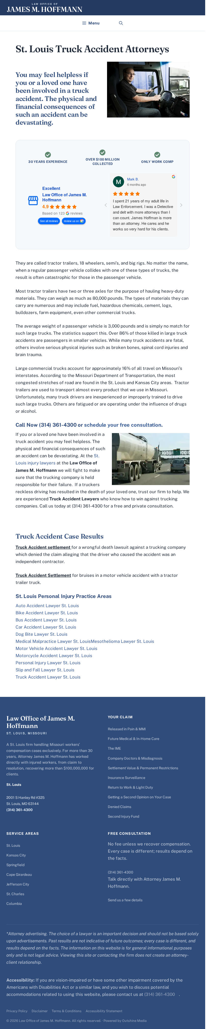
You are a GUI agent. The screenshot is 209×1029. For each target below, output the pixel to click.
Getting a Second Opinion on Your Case (139, 797)
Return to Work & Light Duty (130, 787)
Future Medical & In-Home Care (133, 739)
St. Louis (13, 845)
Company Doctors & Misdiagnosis (135, 758)
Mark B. (133, 179)
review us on (71, 221)
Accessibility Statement (104, 1011)
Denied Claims (119, 807)
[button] (121, 23)
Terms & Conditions (67, 1011)
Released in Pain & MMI (127, 729)
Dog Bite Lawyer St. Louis (42, 634)
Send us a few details (125, 900)
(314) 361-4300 (19, 810)
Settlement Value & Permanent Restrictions (143, 768)
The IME (114, 748)
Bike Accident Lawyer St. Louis (47, 612)
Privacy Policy (17, 1011)
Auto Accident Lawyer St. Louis (47, 605)
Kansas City (16, 855)
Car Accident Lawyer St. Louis (46, 627)
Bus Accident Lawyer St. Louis (46, 619)
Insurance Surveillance (126, 778)
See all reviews (49, 221)
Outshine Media (134, 1021)
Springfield (15, 865)
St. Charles (15, 894)
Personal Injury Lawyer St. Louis (48, 662)
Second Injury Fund (123, 816)
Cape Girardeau (19, 874)
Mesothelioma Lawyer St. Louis (122, 641)
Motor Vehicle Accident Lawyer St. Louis (56, 648)
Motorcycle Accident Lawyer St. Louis (54, 655)
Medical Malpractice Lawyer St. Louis (53, 641)
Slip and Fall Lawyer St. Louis (45, 669)
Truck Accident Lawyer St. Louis (48, 677)
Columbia (14, 904)
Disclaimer (40, 1011)
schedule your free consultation (122, 425)
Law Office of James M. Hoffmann (64, 197)
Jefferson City (17, 884)
